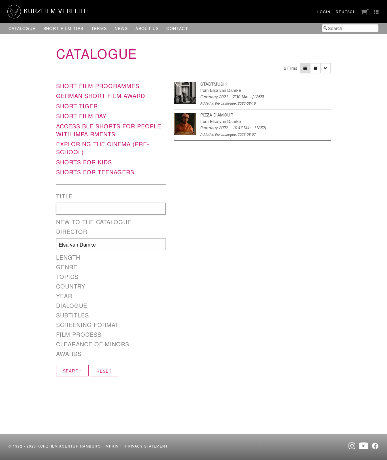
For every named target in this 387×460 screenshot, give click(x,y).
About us (147, 28)
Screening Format (87, 325)
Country (70, 286)
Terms (99, 28)
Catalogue (22, 28)
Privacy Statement (146, 446)
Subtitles (72, 315)
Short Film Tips (63, 28)
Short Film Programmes (97, 86)
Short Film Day (81, 116)
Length (68, 257)
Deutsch (346, 11)
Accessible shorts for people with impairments (108, 130)
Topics (67, 276)
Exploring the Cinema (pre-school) (102, 148)
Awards (69, 354)
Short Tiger (77, 106)
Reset (104, 371)
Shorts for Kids (84, 162)
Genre (66, 267)
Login (323, 11)
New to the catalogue (93, 222)
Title (64, 196)
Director (71, 231)
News (121, 28)
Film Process (78, 334)
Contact (177, 28)
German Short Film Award (100, 96)
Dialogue (71, 305)
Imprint (113, 446)
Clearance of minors (92, 344)
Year (64, 296)
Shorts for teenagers (95, 172)
